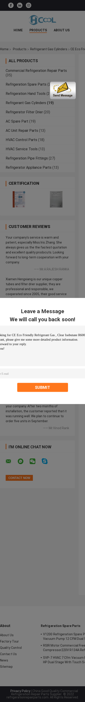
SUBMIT (42, 387)
